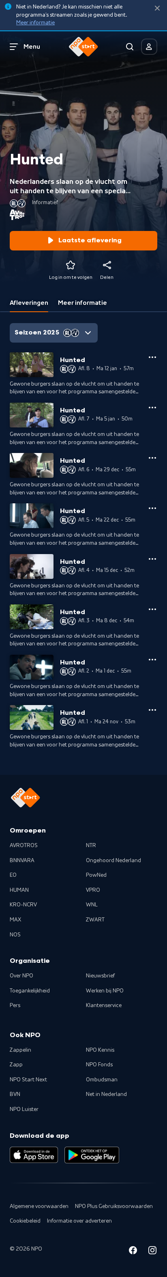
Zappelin (20, 1050)
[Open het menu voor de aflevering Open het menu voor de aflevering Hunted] (152, 357)
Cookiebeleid (25, 1221)
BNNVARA (22, 860)
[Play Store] (91, 1155)
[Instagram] (152, 1251)
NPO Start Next (28, 1080)
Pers (15, 1005)
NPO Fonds (99, 1065)
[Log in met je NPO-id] (149, 46)
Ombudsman (102, 1080)
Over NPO (21, 976)
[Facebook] (133, 1251)
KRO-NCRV (23, 905)
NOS (15, 935)
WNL (92, 905)
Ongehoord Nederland (113, 860)
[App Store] (34, 1155)
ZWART (95, 920)
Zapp (16, 1065)
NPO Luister (24, 1109)
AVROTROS (24, 845)
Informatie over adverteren (79, 1221)
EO (13, 875)
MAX (15, 920)
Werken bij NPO (105, 991)
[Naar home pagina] (83, 46)
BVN (15, 1094)
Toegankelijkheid (30, 991)
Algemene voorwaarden (39, 1206)
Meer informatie (35, 23)
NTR (91, 845)
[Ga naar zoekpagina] (130, 46)
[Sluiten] (157, 8)
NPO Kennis (100, 1050)
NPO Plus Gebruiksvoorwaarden (114, 1206)
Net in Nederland (106, 1094)
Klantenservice (104, 1005)
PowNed (96, 875)
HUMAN (19, 890)
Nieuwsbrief (100, 976)
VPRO (93, 890)
